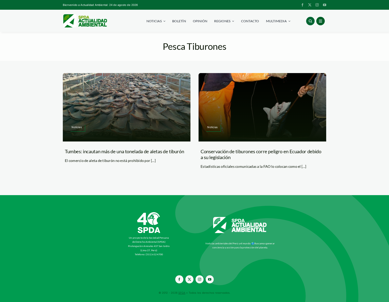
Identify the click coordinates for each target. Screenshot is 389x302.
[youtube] (324, 4)
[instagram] (317, 4)
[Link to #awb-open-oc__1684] (320, 21)
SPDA (181, 292)
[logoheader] (85, 15)
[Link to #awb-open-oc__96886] (310, 21)
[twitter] (309, 4)
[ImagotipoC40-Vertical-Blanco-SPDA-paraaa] (149, 213)
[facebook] (302, 4)
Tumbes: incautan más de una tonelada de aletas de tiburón (124, 151)
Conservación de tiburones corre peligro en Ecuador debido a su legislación (261, 154)
